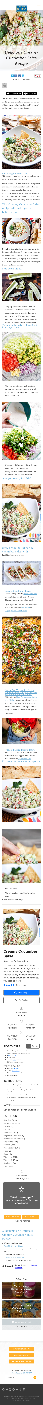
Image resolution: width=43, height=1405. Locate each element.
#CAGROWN (21, 1203)
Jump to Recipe (15, 93)
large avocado (12, 1055)
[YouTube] (17, 1389)
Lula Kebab (25, 607)
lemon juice (15, 1071)
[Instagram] (10, 1389)
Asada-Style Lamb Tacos (18, 591)
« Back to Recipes (21, 79)
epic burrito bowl (24, 758)
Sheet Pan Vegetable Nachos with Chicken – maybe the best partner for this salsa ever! (21, 692)
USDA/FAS (26, 1400)
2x (33, 1046)
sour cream (15, 1068)
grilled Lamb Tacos (30, 593)
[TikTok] (21, 1389)
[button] (4, 985)
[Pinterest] (37, 76)
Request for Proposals (21, 1361)
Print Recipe (31, 93)
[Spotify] (24, 1390)
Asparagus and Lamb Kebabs (16, 610)
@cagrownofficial (22, 1200)
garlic (14, 1060)
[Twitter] (7, 1389)
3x (37, 1046)
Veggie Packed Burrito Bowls (20, 749)
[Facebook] (4, 1389)
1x (29, 1046)
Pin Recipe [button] (23, 1000)
